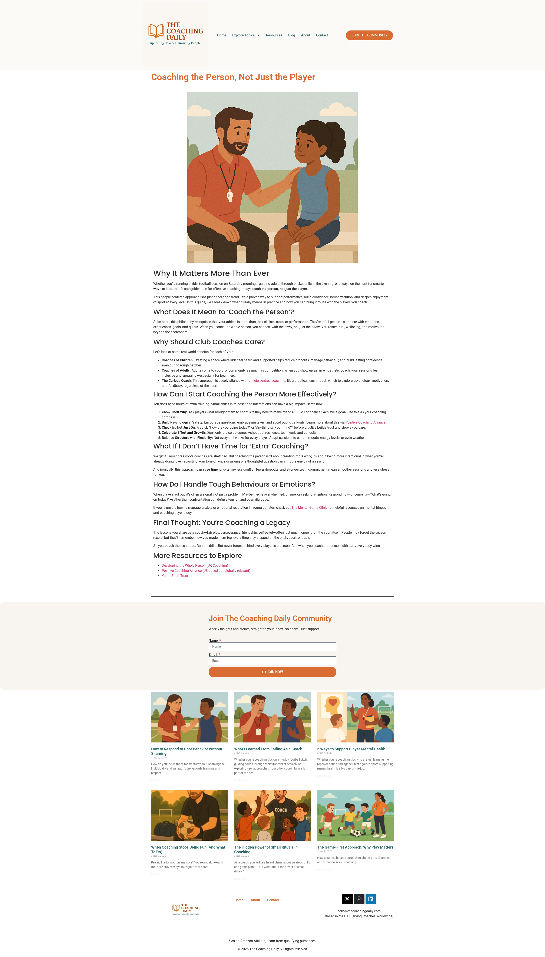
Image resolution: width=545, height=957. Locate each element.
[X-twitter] (347, 899)
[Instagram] (359, 899)
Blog (291, 35)
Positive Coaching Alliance (365, 422)
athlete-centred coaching (266, 381)
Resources (274, 35)
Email (213, 654)
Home (221, 35)
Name (214, 640)
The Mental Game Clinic (309, 508)
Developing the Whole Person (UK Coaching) (195, 566)
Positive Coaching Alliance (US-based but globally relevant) (206, 571)
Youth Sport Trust (175, 576)
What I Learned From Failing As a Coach (268, 749)
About (305, 35)
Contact (322, 35)
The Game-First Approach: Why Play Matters (355, 847)
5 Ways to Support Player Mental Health (351, 749)
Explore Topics (243, 35)
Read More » (158, 780)
